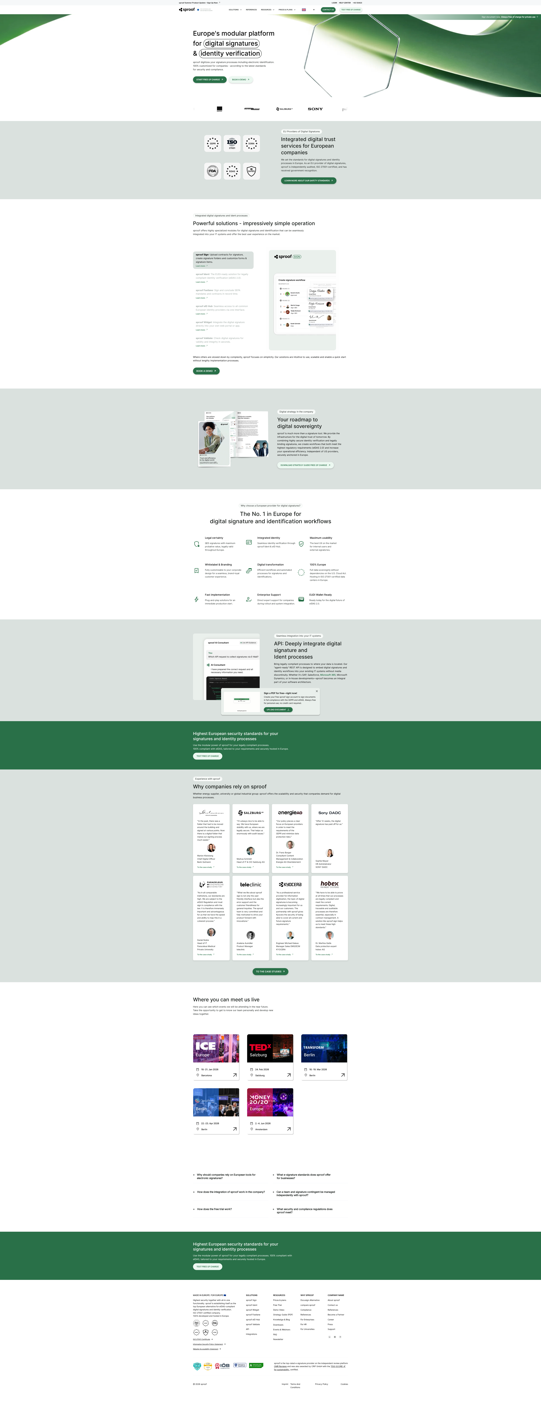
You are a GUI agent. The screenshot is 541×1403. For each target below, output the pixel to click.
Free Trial (277, 1305)
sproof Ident (251, 1305)
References (251, 10)
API (247, 1329)
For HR (304, 1324)
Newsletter (278, 1339)
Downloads (278, 1325)
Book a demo (239, 79)
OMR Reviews (280, 1366)
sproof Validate (253, 1324)
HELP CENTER (345, 3)
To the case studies (268, 971)
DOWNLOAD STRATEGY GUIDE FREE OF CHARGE (304, 465)
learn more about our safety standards (307, 180)
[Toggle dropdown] (241, 10)
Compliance (306, 1310)
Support (331, 1329)
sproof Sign (251, 1300)
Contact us (328, 10)
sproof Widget (252, 1310)
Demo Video (278, 1310)
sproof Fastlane (253, 1314)
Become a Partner (336, 1314)
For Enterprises (307, 1319)
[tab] (223, 260)
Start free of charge (208, 79)
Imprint (285, 1384)
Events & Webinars (281, 1329)
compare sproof (308, 1305)
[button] (308, 10)
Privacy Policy (321, 1384)
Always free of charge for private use (518, 17)
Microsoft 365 (328, 674)
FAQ (275, 1334)
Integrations (251, 1334)
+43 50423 (357, 3)
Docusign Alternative (310, 1300)
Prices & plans (279, 1300)
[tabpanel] (302, 300)
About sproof (334, 1300)
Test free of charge (351, 10)
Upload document (276, 709)
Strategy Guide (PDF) (283, 1314)
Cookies (344, 1384)
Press (330, 1324)
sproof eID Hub (253, 1319)
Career (331, 1319)
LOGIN (334, 3)
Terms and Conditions (295, 1385)
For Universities (307, 1329)
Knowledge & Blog (281, 1319)
